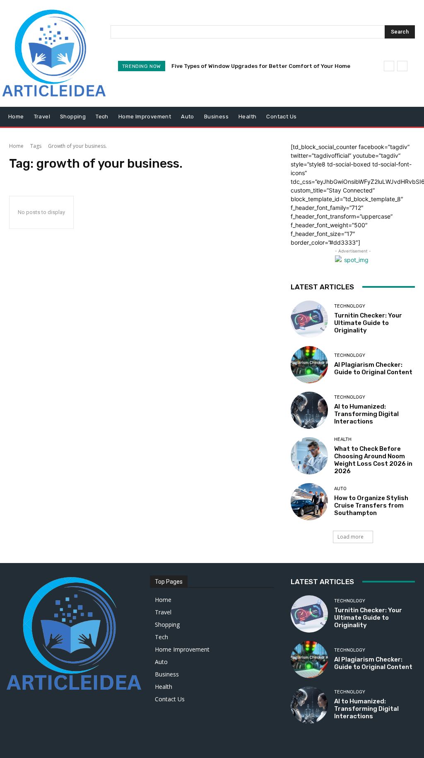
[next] (402, 66)
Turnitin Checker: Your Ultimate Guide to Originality (368, 323)
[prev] (389, 66)
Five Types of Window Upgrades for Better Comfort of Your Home (260, 66)
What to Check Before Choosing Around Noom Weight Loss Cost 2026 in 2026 (373, 460)
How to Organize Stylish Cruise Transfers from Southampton (371, 505)
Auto (340, 488)
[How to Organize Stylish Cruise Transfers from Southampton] (309, 501)
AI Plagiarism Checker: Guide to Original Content (373, 368)
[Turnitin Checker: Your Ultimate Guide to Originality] (309, 319)
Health (343, 439)
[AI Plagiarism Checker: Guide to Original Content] (309, 364)
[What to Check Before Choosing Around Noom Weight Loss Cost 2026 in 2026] (309, 455)
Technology (349, 306)
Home (16, 145)
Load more (350, 536)
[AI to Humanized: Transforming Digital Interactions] (309, 410)
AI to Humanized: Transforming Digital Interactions (366, 414)
